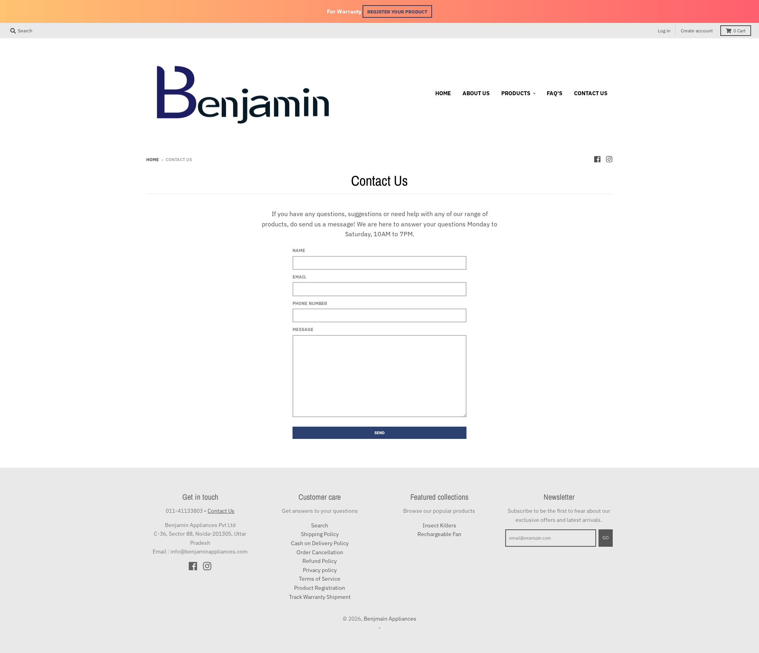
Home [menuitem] (443, 93)
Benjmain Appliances (390, 618)
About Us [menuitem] (476, 93)
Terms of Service (319, 578)
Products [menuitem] (516, 93)
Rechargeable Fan (439, 534)
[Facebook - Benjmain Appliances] (597, 159)
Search (319, 525)
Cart (739, 31)
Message (303, 329)
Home (152, 159)
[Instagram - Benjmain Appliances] (609, 159)
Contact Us (221, 510)
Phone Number (310, 303)
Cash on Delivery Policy (320, 543)
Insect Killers (439, 525)
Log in (664, 31)
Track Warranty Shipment (320, 596)
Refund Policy (319, 561)
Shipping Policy (320, 534)
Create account (697, 31)
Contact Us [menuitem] (591, 93)
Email (299, 277)
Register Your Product (397, 11)
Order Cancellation (319, 552)
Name (299, 250)
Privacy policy (320, 570)
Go (605, 537)
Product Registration (319, 587)
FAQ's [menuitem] (555, 93)
